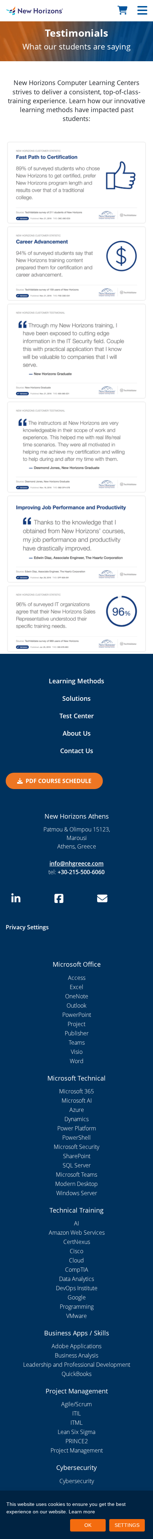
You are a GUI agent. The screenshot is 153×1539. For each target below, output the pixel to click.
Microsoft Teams (76, 1174)
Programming (77, 1306)
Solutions (76, 698)
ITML (76, 1423)
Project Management (77, 1450)
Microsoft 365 (76, 1091)
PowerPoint (76, 1015)
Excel (76, 987)
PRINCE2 (76, 1441)
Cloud (76, 1260)
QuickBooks (76, 1374)
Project (76, 1024)
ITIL (76, 1413)
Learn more (82, 1511)
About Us (77, 733)
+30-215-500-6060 (81, 872)
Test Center (76, 715)
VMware (76, 1316)
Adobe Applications (76, 1346)
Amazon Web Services (77, 1232)
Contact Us (76, 750)
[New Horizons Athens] (19, 10)
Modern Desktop (76, 1184)
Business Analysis (76, 1355)
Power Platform (76, 1128)
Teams (77, 1042)
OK (87, 1525)
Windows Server (76, 1193)
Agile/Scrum (76, 1404)
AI (76, 1223)
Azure (76, 1110)
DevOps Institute (76, 1288)
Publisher (77, 1033)
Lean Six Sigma (76, 1432)
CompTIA (76, 1269)
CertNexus (76, 1242)
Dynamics (76, 1119)
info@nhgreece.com (76, 863)
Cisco (76, 1251)
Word (77, 1061)
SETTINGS (127, 1525)
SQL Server (77, 1165)
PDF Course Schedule (58, 781)
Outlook (76, 1005)
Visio (77, 1052)
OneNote (76, 996)
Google (77, 1297)
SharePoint (76, 1156)
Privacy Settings (27, 927)
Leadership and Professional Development (76, 1365)
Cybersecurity (76, 1481)
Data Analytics (76, 1279)
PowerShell (76, 1137)
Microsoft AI (77, 1100)
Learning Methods (76, 681)
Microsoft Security (76, 1147)
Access (76, 978)
